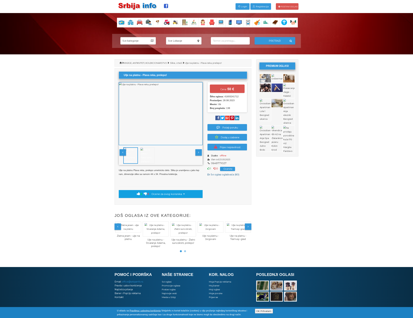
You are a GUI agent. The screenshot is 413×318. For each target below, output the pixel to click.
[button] (138, 41)
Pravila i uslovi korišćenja (128, 285)
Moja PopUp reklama (220, 281)
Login (244, 6)
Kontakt (119, 297)
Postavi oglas (288, 6)
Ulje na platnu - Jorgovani (210, 237)
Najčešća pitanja (124, 289)
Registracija (262, 6)
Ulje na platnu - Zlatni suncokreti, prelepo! (183, 241)
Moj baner (214, 285)
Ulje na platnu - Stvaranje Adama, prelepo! (156, 243)
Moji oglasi (214, 289)
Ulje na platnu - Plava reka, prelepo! (203, 63)
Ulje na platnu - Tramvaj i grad (238, 237)
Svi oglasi (166, 281)
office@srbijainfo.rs (132, 281)
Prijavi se (213, 297)
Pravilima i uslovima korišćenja (145, 310)
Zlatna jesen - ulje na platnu (128, 237)
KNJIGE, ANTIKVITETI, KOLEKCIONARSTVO (145, 63)
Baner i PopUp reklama (128, 293)
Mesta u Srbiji (169, 297)
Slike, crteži (176, 63)
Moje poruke (215, 293)
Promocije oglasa (171, 285)
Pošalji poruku (230, 127)
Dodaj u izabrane (230, 137)
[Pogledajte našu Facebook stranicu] (166, 6)
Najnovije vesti (169, 293)
